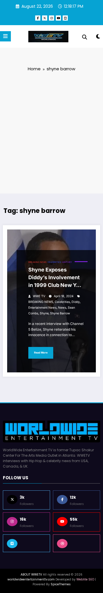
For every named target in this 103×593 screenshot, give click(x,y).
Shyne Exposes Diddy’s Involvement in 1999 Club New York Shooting (56, 278)
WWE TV (39, 296)
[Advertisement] (51, 132)
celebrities (62, 302)
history (67, 262)
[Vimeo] (26, 543)
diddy (76, 302)
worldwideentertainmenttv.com (31, 579)
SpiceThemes (61, 584)
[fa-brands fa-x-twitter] (44, 18)
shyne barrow (60, 313)
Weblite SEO (85, 579)
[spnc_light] (98, 38)
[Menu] (5, 36)
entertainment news (42, 308)
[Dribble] (76, 543)
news (62, 308)
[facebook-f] (37, 18)
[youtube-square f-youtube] (65, 18)
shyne (44, 313)
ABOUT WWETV (31, 574)
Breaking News (37, 262)
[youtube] (58, 18)
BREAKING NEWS (40, 302)
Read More (40, 352)
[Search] (85, 37)
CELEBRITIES (54, 262)
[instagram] (51, 18)
